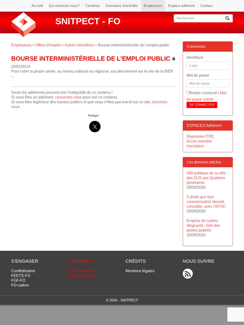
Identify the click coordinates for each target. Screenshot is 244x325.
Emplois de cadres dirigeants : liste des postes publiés (203, 225)
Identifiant (195, 57)
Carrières (92, 6)
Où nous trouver (81, 276)
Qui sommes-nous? (64, 6)
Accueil (37, 6)
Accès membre (199, 141)
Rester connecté (203, 93)
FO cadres (20, 285)
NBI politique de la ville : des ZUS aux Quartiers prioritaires (207, 178)
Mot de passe (198, 75)
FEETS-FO (20, 276)
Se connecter (202, 105)
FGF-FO (18, 280)
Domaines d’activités (122, 6)
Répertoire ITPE (200, 136)
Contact (206, 6)
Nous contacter (81, 271)
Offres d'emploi (48, 45)
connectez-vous (68, 97)
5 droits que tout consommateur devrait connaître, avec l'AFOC (206, 201)
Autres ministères (79, 45)
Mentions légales (140, 271)
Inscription (195, 146)
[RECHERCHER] (227, 18)
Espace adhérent (181, 6)
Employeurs (153, 6)
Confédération (23, 271)
